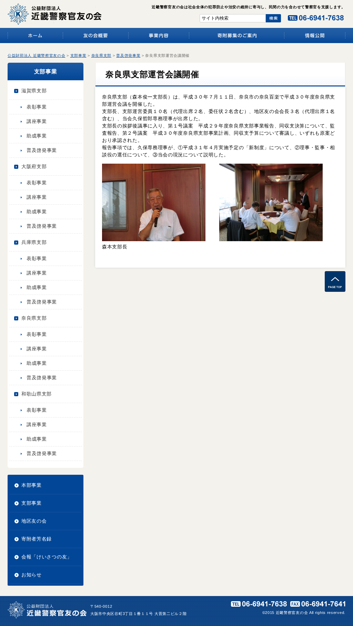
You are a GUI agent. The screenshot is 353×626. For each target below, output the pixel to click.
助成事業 (37, 135)
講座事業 (37, 121)
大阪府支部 (34, 166)
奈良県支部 (34, 318)
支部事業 (31, 503)
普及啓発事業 (42, 150)
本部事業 (31, 485)
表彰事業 (37, 107)
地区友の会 (34, 521)
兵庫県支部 (34, 242)
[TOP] (335, 290)
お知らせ (31, 574)
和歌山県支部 (36, 394)
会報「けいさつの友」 (46, 557)
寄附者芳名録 (36, 539)
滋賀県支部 (34, 90)
